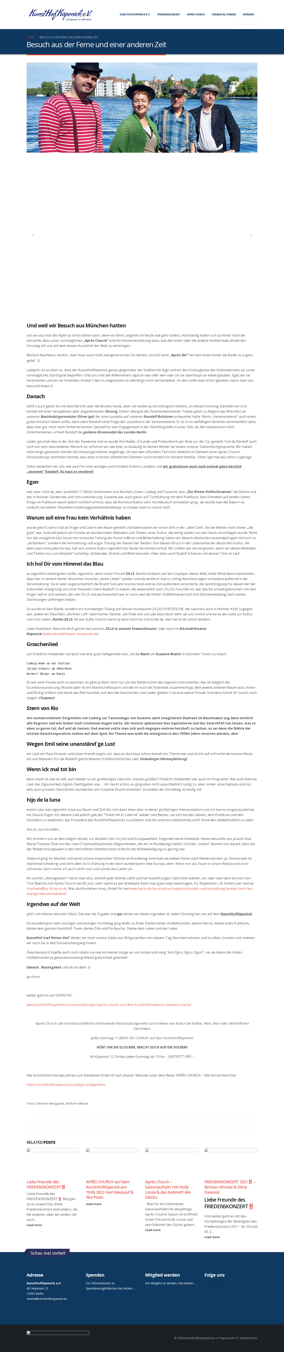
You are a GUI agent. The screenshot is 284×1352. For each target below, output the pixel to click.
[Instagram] (254, 22)
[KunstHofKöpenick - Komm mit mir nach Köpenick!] (61, 15)
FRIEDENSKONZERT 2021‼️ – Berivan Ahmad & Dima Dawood (229, 1187)
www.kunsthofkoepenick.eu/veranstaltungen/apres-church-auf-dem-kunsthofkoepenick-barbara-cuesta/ (109, 1004)
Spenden (248, 14)
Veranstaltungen (224, 14)
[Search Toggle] (255, 6)
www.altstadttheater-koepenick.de (71, 634)
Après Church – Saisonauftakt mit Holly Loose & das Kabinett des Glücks (168, 1189)
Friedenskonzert (168, 14)
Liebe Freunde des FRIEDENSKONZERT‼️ (46, 1184)
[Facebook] (240, 22)
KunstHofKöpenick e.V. (135, 14)
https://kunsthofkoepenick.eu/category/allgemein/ (66, 1084)
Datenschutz (248, 1338)
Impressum (227, 1338)
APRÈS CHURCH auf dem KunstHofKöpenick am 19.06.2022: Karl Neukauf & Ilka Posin (109, 1189)
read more (35, 1225)
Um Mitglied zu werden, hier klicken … (170, 1283)
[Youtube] (247, 22)
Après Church (196, 14)
